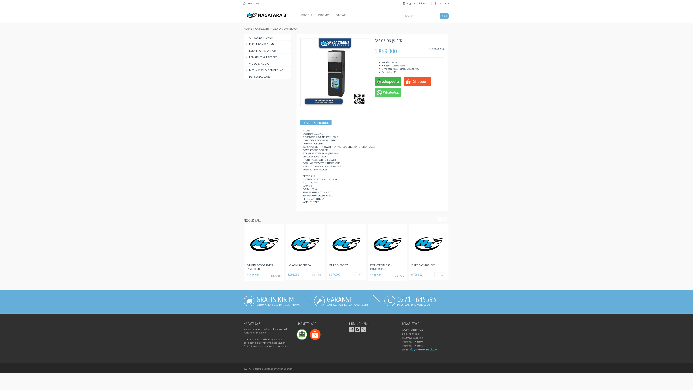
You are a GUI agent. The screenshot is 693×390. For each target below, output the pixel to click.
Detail (275, 275)
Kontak (340, 15)
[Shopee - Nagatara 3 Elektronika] (417, 81)
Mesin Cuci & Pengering (266, 70)
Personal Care (259, 76)
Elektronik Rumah (263, 44)
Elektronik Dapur (262, 50)
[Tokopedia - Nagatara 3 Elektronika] (388, 81)
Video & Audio (259, 63)
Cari (444, 16)
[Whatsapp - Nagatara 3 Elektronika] (388, 92)
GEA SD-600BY (338, 265)
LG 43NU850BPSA (299, 265)
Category (262, 28)
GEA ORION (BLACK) (285, 28)
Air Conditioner (261, 37)
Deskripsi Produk (316, 123)
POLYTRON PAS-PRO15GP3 (381, 266)
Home (248, 28)
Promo (323, 15)
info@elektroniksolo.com (424, 349)
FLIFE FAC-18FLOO (423, 265)
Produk (307, 15)
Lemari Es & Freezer (263, 57)
